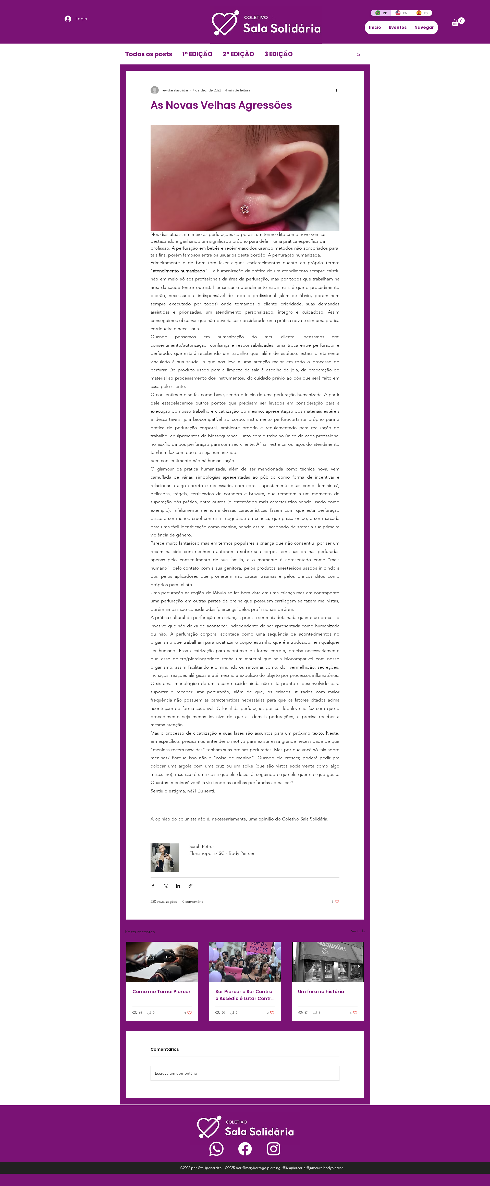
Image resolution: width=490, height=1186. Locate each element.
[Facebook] (245, 1149)
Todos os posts (148, 54)
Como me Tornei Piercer (161, 991)
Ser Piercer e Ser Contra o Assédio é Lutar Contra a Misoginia (245, 995)
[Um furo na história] (328, 962)
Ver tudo (358, 931)
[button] (458, 21)
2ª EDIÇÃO (238, 54)
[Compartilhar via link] (190, 885)
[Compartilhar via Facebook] (153, 885)
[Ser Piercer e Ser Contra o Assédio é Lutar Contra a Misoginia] (245, 962)
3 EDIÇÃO (278, 54)
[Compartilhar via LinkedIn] (178, 885)
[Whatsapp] (216, 1149)
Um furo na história (321, 991)
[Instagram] (274, 1149)
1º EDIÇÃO (197, 54)
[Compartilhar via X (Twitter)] (165, 885)
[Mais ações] (336, 90)
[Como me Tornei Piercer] (162, 962)
